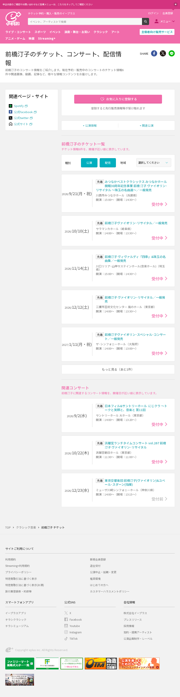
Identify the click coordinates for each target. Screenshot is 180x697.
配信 (108, 163)
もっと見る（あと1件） (118, 369)
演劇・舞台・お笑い (77, 32)
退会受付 (95, 565)
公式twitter (21, 118)
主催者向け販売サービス (157, 32)
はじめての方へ (99, 585)
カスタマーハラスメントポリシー (110, 591)
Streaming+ (47, 38)
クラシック (101, 32)
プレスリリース (133, 619)
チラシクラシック (15, 619)
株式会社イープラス (135, 613)
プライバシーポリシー (18, 572)
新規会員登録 (98, 559)
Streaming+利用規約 (17, 565)
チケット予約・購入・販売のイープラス (51, 13)
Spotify (19, 106)
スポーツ (40, 32)
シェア (154, 53)
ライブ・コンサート (18, 32)
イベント (55, 32)
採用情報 (129, 626)
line (172, 53)
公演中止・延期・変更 (103, 572)
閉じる (175, 4)
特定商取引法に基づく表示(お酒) (24, 585)
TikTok (73, 638)
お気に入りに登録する (121, 99)
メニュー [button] (165, 21)
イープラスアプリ (15, 613)
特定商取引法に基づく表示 (21, 578)
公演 (89, 163)
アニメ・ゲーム (15, 38)
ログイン (153, 13)
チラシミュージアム (17, 626)
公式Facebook (23, 112)
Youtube (75, 626)
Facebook (76, 619)
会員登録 (167, 13)
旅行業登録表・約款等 (18, 591)
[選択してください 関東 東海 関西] (153, 162)
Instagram (76, 632)
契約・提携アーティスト (138, 632)
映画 (31, 38)
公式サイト (21, 124)
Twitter (163, 53)
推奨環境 (95, 578)
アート (115, 32)
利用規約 (10, 559)
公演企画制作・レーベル (138, 638)
